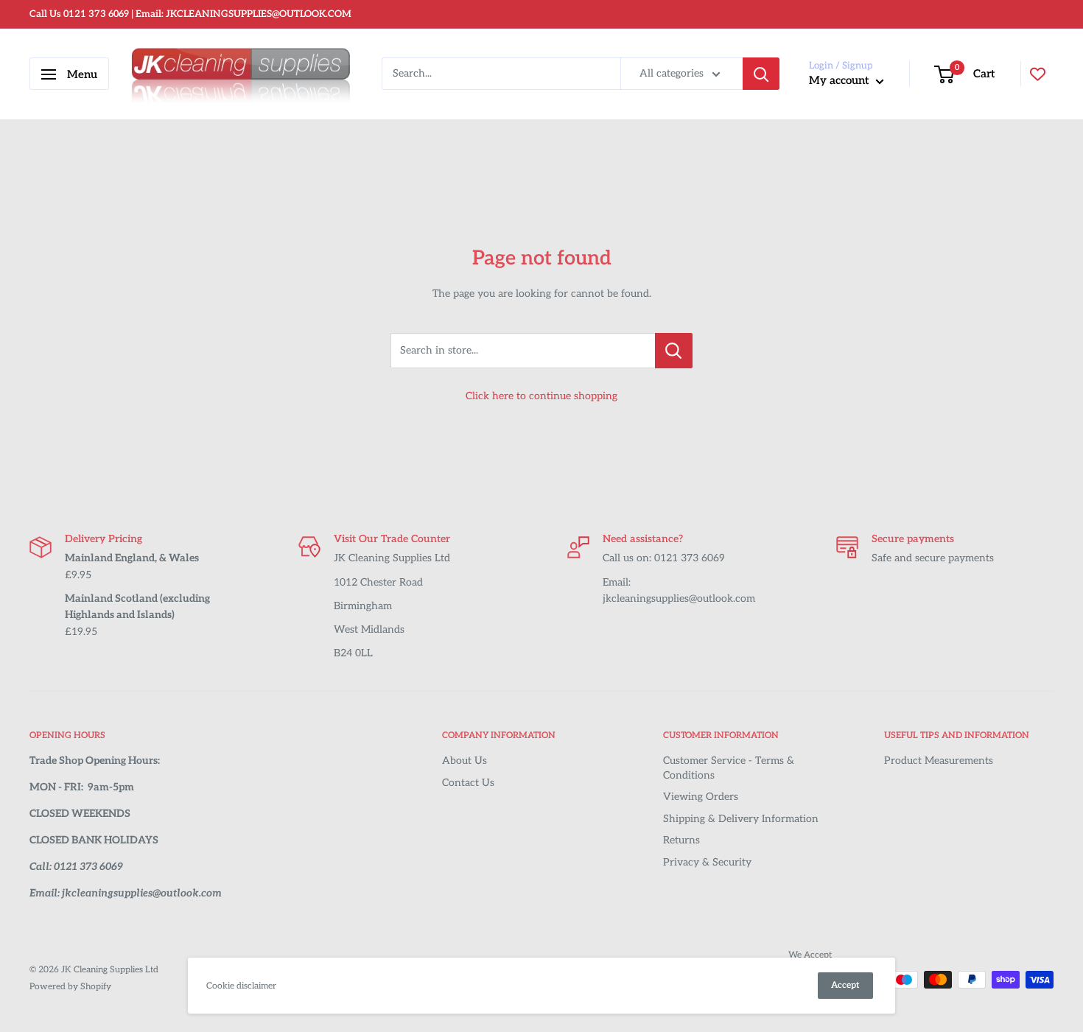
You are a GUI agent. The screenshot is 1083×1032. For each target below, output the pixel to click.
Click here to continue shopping (541, 396)
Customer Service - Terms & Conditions (728, 768)
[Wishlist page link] (1037, 74)
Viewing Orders (700, 796)
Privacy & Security (707, 862)
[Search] (761, 74)
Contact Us (468, 782)
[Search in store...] (674, 350)
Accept (845, 985)
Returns (681, 840)
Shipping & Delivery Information (741, 818)
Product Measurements (938, 760)
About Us (464, 760)
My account (840, 81)
